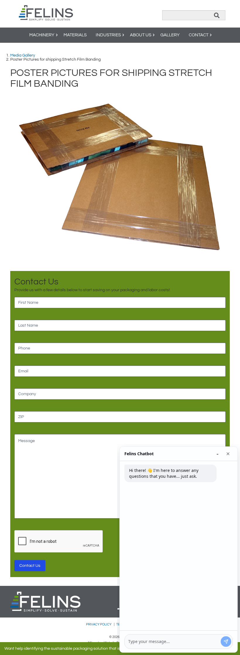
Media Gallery (22, 55)
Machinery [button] (41, 35)
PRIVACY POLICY (99, 624)
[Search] (216, 15)
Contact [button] (198, 35)
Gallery (170, 35)
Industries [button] (108, 35)
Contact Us (29, 566)
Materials (75, 35)
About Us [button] (140, 35)
